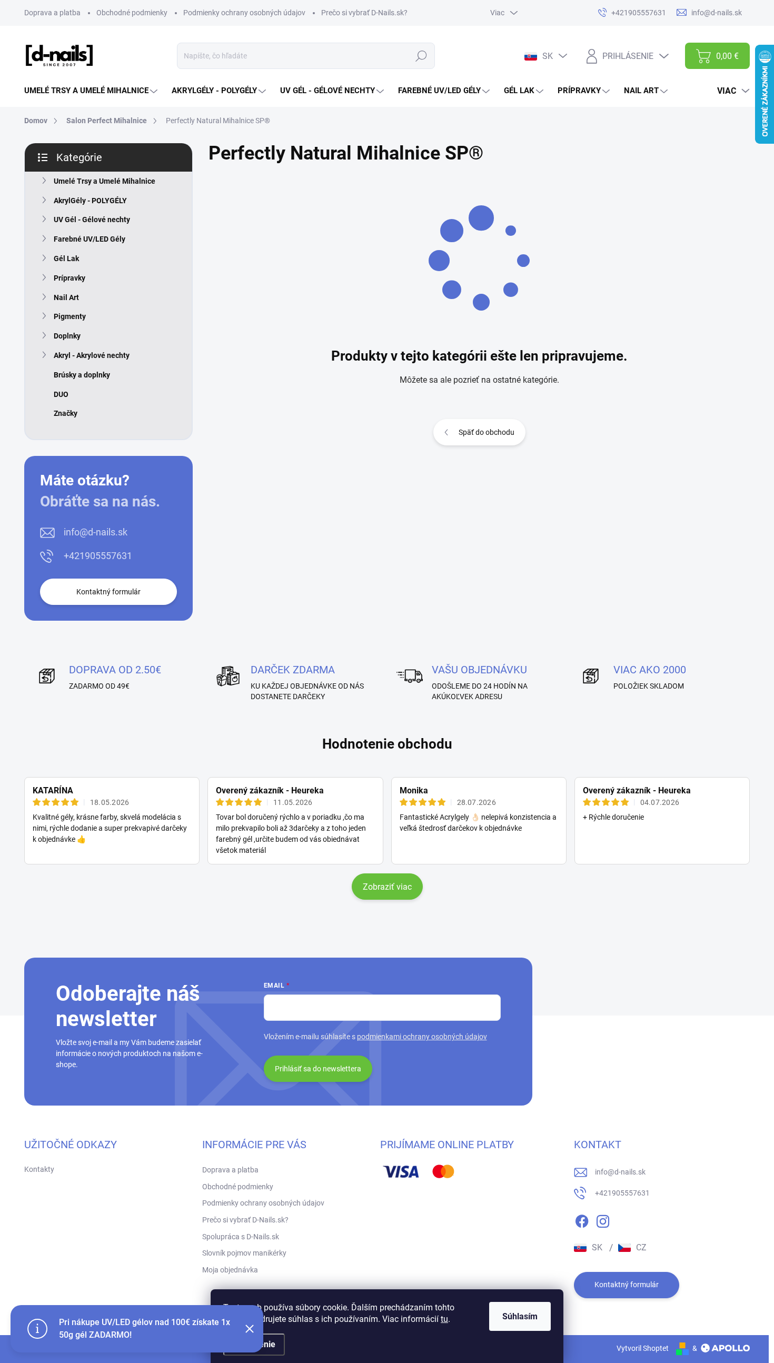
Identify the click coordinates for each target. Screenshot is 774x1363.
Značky (65, 413)
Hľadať (421, 56)
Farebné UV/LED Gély (89, 239)
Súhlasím (520, 1316)
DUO (61, 394)
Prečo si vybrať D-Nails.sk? (364, 12)
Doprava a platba (52, 12)
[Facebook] (582, 1219)
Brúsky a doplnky (82, 375)
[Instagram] (603, 1219)
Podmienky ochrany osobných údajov (244, 12)
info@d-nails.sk (95, 532)
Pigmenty (70, 316)
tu (444, 1319)
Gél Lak (66, 258)
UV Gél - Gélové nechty (92, 219)
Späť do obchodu (486, 432)
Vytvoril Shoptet (643, 1348)
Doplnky (67, 336)
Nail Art (66, 297)
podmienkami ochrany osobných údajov (422, 1036)
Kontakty (39, 1169)
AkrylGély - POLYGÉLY (90, 200)
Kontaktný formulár (108, 592)
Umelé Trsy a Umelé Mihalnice (104, 181)
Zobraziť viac (387, 887)
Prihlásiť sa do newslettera (318, 1068)
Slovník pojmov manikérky (244, 1253)
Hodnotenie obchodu (387, 744)
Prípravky (69, 278)
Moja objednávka (230, 1270)
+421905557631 (98, 555)
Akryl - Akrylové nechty (92, 355)
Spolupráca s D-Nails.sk (240, 1236)
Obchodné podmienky (131, 12)
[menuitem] (92, 90)
